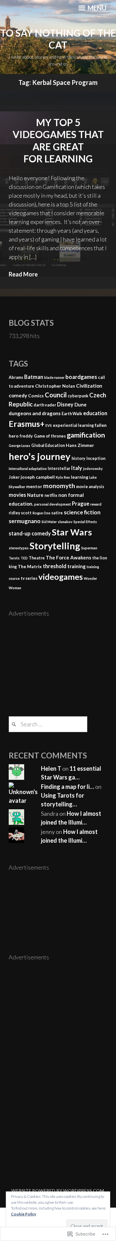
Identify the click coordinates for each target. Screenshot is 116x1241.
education (95, 413)
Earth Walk (72, 413)
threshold (54, 566)
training (76, 566)
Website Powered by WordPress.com (57, 1190)
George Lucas (19, 445)
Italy (76, 468)
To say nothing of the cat (58, 39)
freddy (26, 436)
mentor (34, 486)
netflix (50, 495)
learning (79, 477)
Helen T (51, 768)
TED (24, 558)
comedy (18, 395)
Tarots (14, 558)
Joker (14, 477)
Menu (96, 8)
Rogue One (41, 513)
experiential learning (73, 425)
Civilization (89, 386)
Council (56, 395)
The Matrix (30, 566)
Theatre (37, 558)
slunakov (65, 522)
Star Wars (72, 532)
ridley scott (20, 512)
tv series (29, 578)
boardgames (81, 376)
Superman (89, 548)
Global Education (48, 445)
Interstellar (59, 468)
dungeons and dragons (35, 413)
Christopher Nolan (55, 386)
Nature (35, 495)
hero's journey (40, 456)
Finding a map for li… (67, 786)
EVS (48, 425)
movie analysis (90, 486)
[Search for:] (48, 724)
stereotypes (19, 548)
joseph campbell (38, 477)
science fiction (82, 512)
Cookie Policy (23, 1214)
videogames (60, 576)
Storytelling (55, 545)
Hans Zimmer (80, 445)
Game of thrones (50, 436)
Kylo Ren (63, 477)
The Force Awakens (68, 557)
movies (17, 495)
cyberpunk (78, 395)
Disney (65, 404)
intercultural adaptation (28, 468)
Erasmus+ (26, 423)
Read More (23, 274)
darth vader (45, 405)
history (78, 458)
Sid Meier (49, 522)
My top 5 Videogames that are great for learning (58, 140)
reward (96, 504)
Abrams (16, 377)
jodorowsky (93, 468)
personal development (52, 504)
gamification (86, 435)
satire (57, 512)
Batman (33, 377)
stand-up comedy (30, 533)
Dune (80, 404)
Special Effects (85, 522)
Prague (80, 503)
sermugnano (25, 521)
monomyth (59, 485)
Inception (95, 458)
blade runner (54, 377)
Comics (36, 395)
